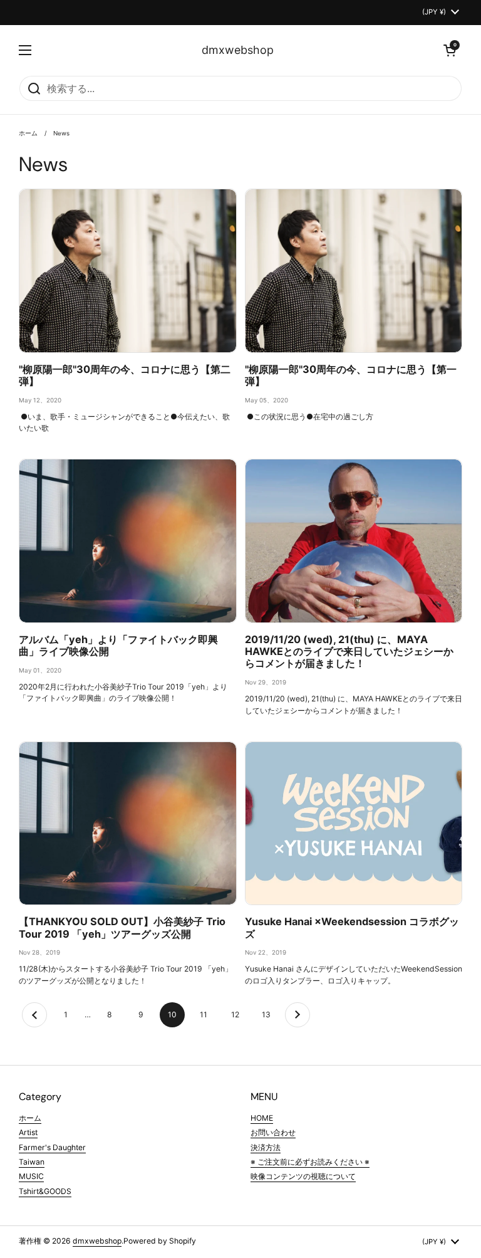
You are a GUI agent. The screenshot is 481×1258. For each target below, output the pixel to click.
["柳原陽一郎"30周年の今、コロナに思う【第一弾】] (354, 270)
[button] (449, 50)
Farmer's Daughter (52, 1147)
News (61, 133)
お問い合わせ (273, 1132)
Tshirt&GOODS (45, 1191)
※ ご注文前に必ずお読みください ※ (310, 1161)
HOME (262, 1118)
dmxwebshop (238, 50)
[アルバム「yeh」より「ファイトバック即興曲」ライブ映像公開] (128, 540)
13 (270, 1014)
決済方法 (266, 1147)
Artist (28, 1132)
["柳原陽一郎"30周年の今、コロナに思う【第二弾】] (128, 270)
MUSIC (31, 1176)
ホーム (28, 133)
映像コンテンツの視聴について (303, 1176)
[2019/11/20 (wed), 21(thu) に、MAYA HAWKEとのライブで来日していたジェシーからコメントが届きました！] (354, 540)
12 (239, 1014)
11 (208, 1014)
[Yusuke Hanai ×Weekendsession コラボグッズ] (354, 823)
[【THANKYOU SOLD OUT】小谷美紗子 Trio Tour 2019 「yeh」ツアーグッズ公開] (128, 823)
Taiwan (31, 1161)
